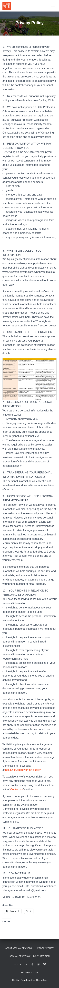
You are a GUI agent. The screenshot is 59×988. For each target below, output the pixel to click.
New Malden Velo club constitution (30, 956)
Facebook (32, 964)
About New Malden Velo (18, 948)
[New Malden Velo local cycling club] (7, 6)
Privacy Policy (45, 948)
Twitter (45, 964)
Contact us (16, 789)
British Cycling (29, 972)
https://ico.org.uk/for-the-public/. (23, 769)
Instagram (38, 964)
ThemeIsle (41, 980)
